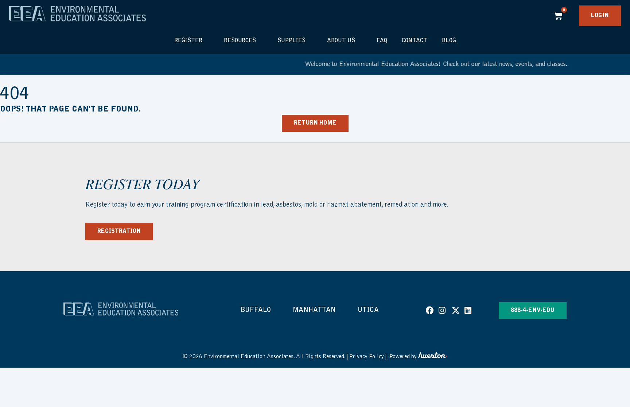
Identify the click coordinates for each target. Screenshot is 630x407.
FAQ (382, 41)
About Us (341, 41)
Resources (240, 41)
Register (188, 41)
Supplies (291, 41)
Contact (414, 41)
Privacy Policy (366, 357)
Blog (449, 41)
